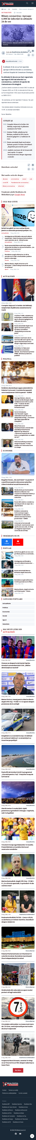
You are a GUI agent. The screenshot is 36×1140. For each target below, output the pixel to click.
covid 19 (5, 183)
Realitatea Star (28, 1104)
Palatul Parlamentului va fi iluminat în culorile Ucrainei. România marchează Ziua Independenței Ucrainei (16, 956)
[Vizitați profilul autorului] (3, 53)
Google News (19, 194)
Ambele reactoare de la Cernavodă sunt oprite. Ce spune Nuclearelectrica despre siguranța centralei (20, 153)
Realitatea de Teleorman (21, 1119)
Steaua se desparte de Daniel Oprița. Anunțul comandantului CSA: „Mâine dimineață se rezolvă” (15, 665)
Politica (7, 251)
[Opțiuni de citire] (32, 1136)
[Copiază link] (28, 51)
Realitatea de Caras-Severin (9, 1107)
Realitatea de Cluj (21, 1116)
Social (7, 260)
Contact (4, 1090)
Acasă (4, 9)
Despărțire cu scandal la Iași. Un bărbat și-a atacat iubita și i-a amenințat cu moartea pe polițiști (16, 738)
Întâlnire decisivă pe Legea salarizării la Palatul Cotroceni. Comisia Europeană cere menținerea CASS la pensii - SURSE (17, 390)
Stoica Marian (30, 951)
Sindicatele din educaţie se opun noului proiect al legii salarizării (16, 991)
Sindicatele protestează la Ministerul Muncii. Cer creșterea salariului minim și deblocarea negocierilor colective (24, 493)
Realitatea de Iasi (23, 1107)
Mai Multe (18, 1070)
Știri (9, 9)
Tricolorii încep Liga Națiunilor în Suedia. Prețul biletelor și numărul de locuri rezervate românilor (17, 847)
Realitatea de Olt (6, 1122)
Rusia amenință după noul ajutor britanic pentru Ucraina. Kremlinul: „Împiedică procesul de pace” (19, 144)
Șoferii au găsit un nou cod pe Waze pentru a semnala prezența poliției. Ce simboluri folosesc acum (16, 230)
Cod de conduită (23, 1093)
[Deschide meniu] (32, 3)
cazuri (24, 179)
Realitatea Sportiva (17, 1104)
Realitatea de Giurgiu (7, 1119)
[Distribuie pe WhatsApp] (28, 55)
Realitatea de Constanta (8, 1116)
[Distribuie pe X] (33, 55)
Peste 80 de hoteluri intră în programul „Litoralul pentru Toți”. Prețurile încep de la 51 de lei (17, 774)
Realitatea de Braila (19, 1113)
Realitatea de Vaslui (18, 1122)
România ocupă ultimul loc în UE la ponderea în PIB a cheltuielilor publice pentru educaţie (18, 256)
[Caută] (27, 3)
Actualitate (14, 9)
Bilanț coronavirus (9, 186)
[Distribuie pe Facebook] (33, 51)
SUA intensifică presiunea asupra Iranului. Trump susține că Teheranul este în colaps (23, 444)
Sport (6, 269)
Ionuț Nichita (30, 660)
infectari (21, 186)
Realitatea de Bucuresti (21, 1110)
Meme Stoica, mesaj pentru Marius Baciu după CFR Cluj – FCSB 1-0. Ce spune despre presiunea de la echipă (17, 701)
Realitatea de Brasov (7, 1110)
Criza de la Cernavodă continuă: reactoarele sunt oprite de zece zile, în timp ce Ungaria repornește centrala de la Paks (24, 527)
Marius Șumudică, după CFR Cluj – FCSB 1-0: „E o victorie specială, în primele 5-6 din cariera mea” (17, 883)
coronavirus (15, 179)
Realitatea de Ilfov (7, 1113)
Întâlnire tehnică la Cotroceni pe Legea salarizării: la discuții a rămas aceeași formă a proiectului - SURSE (22, 514)
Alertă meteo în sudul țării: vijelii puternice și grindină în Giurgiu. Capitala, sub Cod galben (17, 810)
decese (5, 179)
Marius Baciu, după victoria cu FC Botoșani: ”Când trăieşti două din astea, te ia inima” (19, 265)
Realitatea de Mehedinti (21, 52)
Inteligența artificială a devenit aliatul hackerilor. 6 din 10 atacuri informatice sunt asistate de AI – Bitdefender (18, 238)
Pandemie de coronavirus (20, 183)
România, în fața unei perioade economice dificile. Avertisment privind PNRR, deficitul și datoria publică (24, 351)
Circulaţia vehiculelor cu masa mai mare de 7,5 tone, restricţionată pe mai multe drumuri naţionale (17, 1026)
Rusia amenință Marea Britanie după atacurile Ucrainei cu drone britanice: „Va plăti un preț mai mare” (19, 247)
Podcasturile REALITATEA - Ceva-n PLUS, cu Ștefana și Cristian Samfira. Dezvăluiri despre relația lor (17, 919)
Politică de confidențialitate (9, 1093)
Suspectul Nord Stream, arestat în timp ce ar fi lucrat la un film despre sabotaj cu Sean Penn (17, 1063)
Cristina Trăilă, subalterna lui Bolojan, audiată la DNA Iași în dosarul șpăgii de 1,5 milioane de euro (18, 135)
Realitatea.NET (6, 1104)
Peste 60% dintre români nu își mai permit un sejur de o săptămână (24, 504)
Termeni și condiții (13, 1090)
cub (31, 179)
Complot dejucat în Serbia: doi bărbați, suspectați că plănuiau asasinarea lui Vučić (18, 126)
